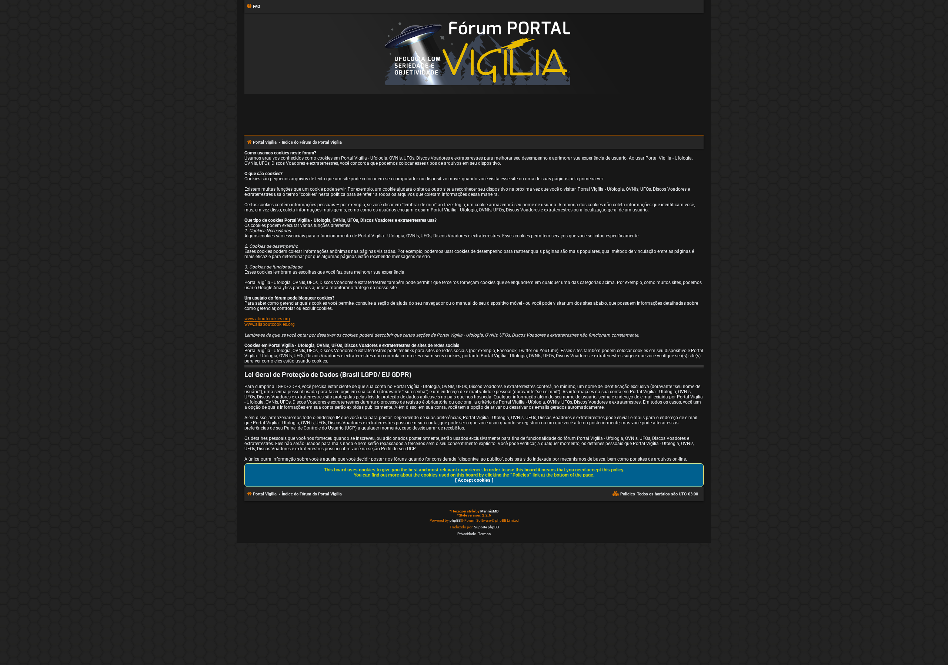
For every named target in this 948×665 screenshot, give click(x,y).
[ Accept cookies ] (474, 480)
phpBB (455, 520)
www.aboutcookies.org (267, 318)
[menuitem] (253, 6)
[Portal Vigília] (477, 53)
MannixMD (489, 511)
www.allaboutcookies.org (269, 324)
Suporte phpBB (486, 527)
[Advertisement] (474, 114)
